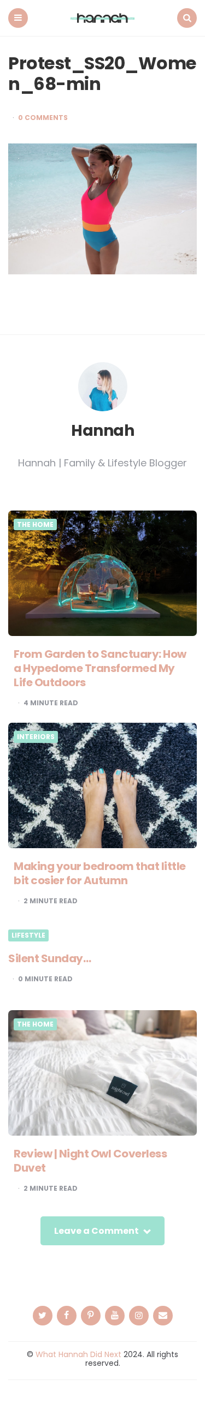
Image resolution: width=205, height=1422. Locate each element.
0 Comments (43, 118)
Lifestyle (28, 935)
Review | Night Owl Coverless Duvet (90, 1160)
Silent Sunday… (49, 958)
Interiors (36, 737)
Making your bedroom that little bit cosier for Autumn (100, 873)
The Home (35, 525)
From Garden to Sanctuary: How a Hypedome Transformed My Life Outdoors (100, 668)
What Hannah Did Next (78, 1354)
